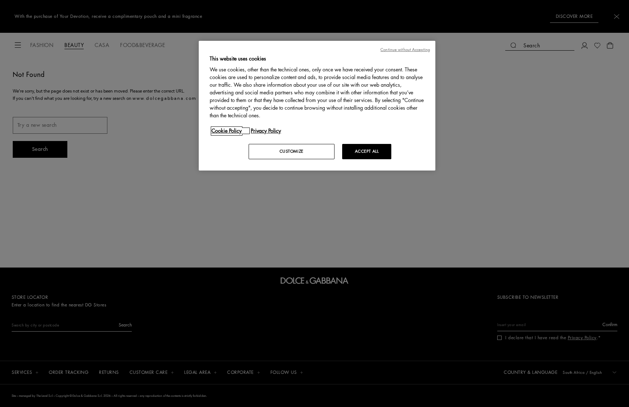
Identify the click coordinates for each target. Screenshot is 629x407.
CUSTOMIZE (292, 151)
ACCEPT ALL (367, 151)
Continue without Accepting (405, 50)
